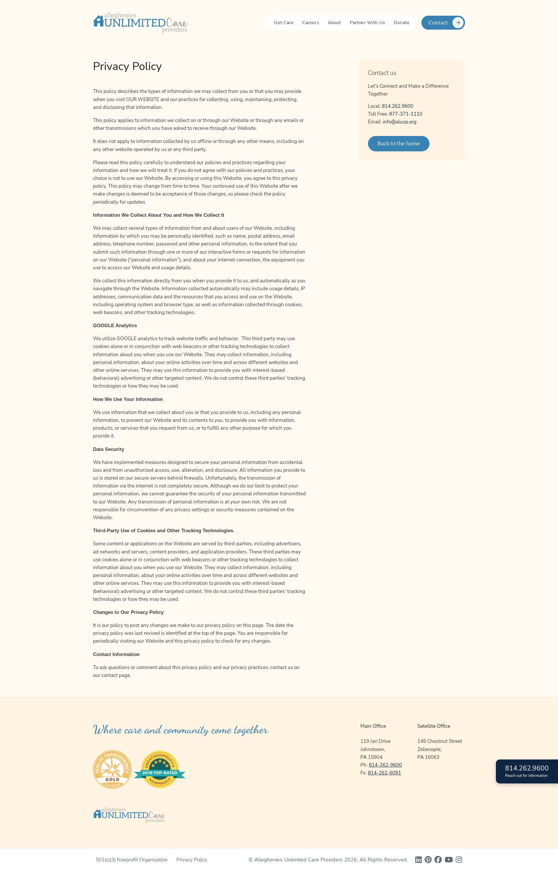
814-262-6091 (384, 773)
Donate (401, 22)
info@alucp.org (399, 122)
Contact (438, 22)
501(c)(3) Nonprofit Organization (132, 859)
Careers (310, 22)
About (334, 22)
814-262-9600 (385, 765)
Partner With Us (367, 22)
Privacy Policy (191, 859)
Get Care (283, 22)
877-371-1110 (405, 114)
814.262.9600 (397, 106)
